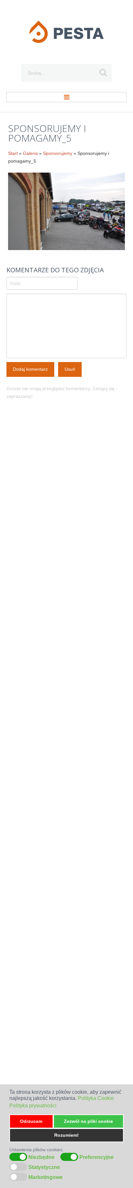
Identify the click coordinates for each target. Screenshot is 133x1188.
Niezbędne (41, 1157)
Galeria (30, 153)
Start (13, 153)
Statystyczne (44, 1167)
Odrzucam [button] (31, 1121)
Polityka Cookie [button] (96, 1098)
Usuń (70, 369)
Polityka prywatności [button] (32, 1105)
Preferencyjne (96, 1157)
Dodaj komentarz (30, 369)
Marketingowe (45, 1177)
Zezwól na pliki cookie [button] (88, 1121)
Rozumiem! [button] (66, 1135)
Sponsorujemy (57, 153)
